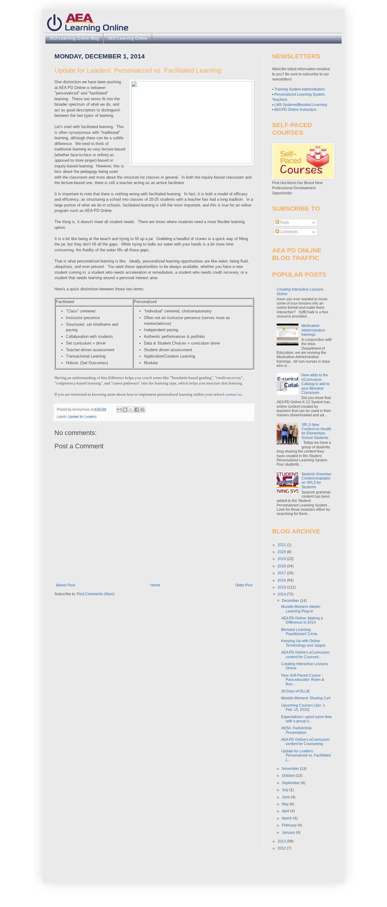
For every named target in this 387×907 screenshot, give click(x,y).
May (286, 804)
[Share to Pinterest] (142, 410)
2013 (282, 841)
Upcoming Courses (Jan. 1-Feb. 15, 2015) (303, 707)
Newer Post (65, 585)
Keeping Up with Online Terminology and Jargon (303, 643)
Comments (288, 232)
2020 (282, 552)
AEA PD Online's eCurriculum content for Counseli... (305, 654)
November (291, 769)
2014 (282, 594)
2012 (282, 848)
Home (155, 585)
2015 (282, 587)
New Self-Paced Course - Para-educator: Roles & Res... (302, 679)
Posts (284, 222)
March (287, 818)
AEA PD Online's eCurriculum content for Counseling (305, 741)
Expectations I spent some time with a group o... (306, 719)
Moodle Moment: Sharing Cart (305, 698)
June (286, 797)
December (291, 601)
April (286, 811)
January (289, 832)
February (290, 825)
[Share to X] (131, 410)
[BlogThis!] (125, 410)
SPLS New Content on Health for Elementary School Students (316, 431)
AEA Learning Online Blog (74, 38)
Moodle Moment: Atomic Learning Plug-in (300, 609)
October (289, 775)
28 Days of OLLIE (295, 691)
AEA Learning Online (128, 38)
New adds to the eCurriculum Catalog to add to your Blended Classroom (315, 384)
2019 (282, 559)
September (291, 783)
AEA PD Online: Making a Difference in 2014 (302, 620)
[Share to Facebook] (137, 410)
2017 (282, 573)
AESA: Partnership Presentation (296, 730)
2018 (282, 566)
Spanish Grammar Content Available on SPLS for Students (316, 480)
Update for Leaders (82, 416)
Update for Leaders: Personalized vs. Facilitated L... (306, 755)
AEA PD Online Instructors (295, 109)
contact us (233, 394)
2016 (282, 580)
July (285, 790)
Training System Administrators (299, 89)
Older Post (243, 585)
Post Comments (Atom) (96, 594)
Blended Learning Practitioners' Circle (299, 632)
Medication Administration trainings (313, 330)
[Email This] (119, 410)
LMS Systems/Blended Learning (300, 105)
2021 (282, 545)
